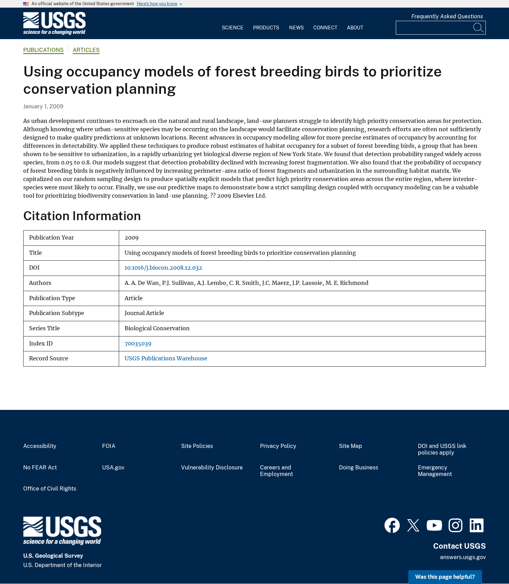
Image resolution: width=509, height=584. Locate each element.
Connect (325, 27)
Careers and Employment (276, 471)
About (355, 27)
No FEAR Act (40, 468)
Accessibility (39, 446)
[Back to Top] (484, 559)
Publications (43, 50)
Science (232, 27)
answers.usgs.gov (463, 557)
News (296, 27)
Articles (86, 50)
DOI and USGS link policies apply (442, 449)
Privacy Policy (278, 446)
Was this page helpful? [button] (445, 577)
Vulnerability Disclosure (212, 468)
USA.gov (113, 468)
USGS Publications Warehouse (166, 358)
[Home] (54, 33)
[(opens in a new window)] (392, 524)
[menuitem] (232, 23)
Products (266, 27)
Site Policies (197, 446)
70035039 (138, 343)
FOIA (108, 446)
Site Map (350, 446)
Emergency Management (435, 471)
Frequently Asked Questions (447, 16)
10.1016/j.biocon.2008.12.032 (163, 267)
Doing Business (358, 468)
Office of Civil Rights (49, 489)
